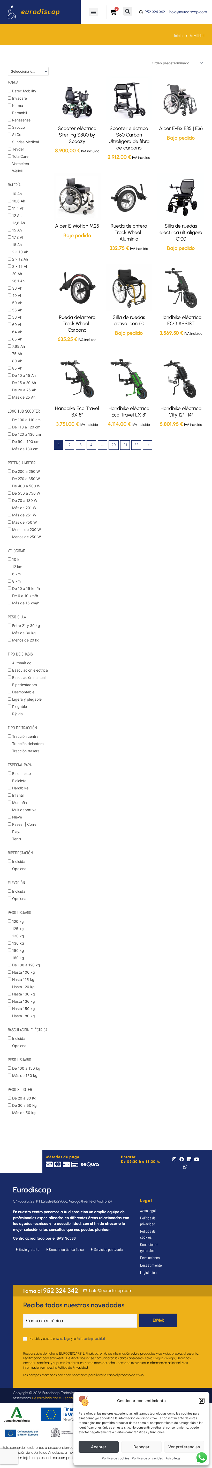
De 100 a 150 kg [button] (26, 1068)
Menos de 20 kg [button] (26, 640)
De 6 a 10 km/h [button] (25, 595)
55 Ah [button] (17, 310)
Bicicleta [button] (19, 781)
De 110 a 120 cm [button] (26, 427)
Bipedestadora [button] (24, 684)
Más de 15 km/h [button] (25, 603)
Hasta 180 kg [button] (23, 1016)
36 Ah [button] (17, 288)
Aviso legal (173, 1458)
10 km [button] (17, 559)
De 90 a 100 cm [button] (25, 441)
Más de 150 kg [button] (24, 1075)
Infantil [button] (18, 795)
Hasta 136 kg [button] (23, 1001)
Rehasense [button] (21, 120)
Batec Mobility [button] (24, 91)
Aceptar (98, 1446)
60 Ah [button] (17, 324)
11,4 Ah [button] (18, 208)
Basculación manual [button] (29, 677)
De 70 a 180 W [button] (24, 500)
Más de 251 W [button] (24, 515)
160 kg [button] (18, 957)
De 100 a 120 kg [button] (26, 965)
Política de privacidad (147, 1458)
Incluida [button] (18, 861)
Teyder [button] (18, 149)
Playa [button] (16, 831)
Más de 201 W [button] (24, 508)
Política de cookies (115, 1458)
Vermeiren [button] (20, 163)
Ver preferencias (184, 1446)
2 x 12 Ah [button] (20, 259)
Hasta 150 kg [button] (23, 1008)
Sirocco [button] (18, 127)
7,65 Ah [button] (18, 346)
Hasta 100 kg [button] (23, 972)
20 (113, 445)
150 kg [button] (18, 950)
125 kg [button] (18, 928)
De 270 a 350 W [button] (26, 478)
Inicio (178, 35)
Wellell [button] (17, 171)
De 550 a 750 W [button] (26, 493)
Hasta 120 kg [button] (23, 987)
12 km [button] (17, 566)
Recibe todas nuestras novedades (73, 1305)
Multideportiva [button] (24, 810)
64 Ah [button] (17, 332)
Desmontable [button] (23, 692)
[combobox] (28, 71)
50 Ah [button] (17, 303)
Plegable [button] (19, 706)
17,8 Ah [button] (18, 237)
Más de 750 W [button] (24, 522)
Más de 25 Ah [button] (23, 397)
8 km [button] (16, 581)
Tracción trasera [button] (26, 751)
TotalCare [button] (20, 156)
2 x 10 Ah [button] (20, 252)
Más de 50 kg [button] (24, 1112)
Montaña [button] (19, 802)
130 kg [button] (18, 936)
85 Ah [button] (17, 368)
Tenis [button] (16, 839)
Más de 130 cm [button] (25, 449)
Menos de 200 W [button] (26, 529)
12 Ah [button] (16, 215)
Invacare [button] (19, 98)
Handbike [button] (20, 788)
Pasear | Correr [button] (25, 824)
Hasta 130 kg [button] (23, 994)
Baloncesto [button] (21, 773)
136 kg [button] (18, 943)
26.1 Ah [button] (18, 281)
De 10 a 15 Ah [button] (24, 375)
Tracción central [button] (25, 736)
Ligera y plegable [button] (27, 699)
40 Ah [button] (17, 295)
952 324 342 (50, 1290)
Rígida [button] (17, 714)
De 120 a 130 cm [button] (26, 434)
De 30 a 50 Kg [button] (24, 1105)
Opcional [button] (19, 868)
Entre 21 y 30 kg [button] (26, 625)
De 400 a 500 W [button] (26, 486)
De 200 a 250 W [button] (26, 471)
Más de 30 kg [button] (24, 633)
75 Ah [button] (17, 353)
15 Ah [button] (17, 230)
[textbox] (26, 71)
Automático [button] (21, 663)
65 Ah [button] (17, 339)
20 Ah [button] (17, 273)
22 (136, 445)
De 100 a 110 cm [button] (26, 420)
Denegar (141, 1446)
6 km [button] (16, 574)
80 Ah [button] (17, 361)
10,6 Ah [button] (18, 201)
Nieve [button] (17, 817)
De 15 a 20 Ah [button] (24, 382)
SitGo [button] (16, 134)
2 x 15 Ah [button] (20, 266)
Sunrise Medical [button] (25, 142)
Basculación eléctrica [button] (30, 670)
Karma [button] (17, 105)
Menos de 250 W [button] (26, 537)
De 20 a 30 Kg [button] (24, 1098)
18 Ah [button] (17, 244)
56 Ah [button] (17, 317)
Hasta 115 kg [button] (23, 979)
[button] (201, 1400)
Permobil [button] (19, 113)
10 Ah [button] (17, 194)
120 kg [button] (18, 921)
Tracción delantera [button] (28, 743)
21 (125, 445)
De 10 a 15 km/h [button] (26, 588)
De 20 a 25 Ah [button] (24, 390)
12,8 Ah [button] (18, 223)
